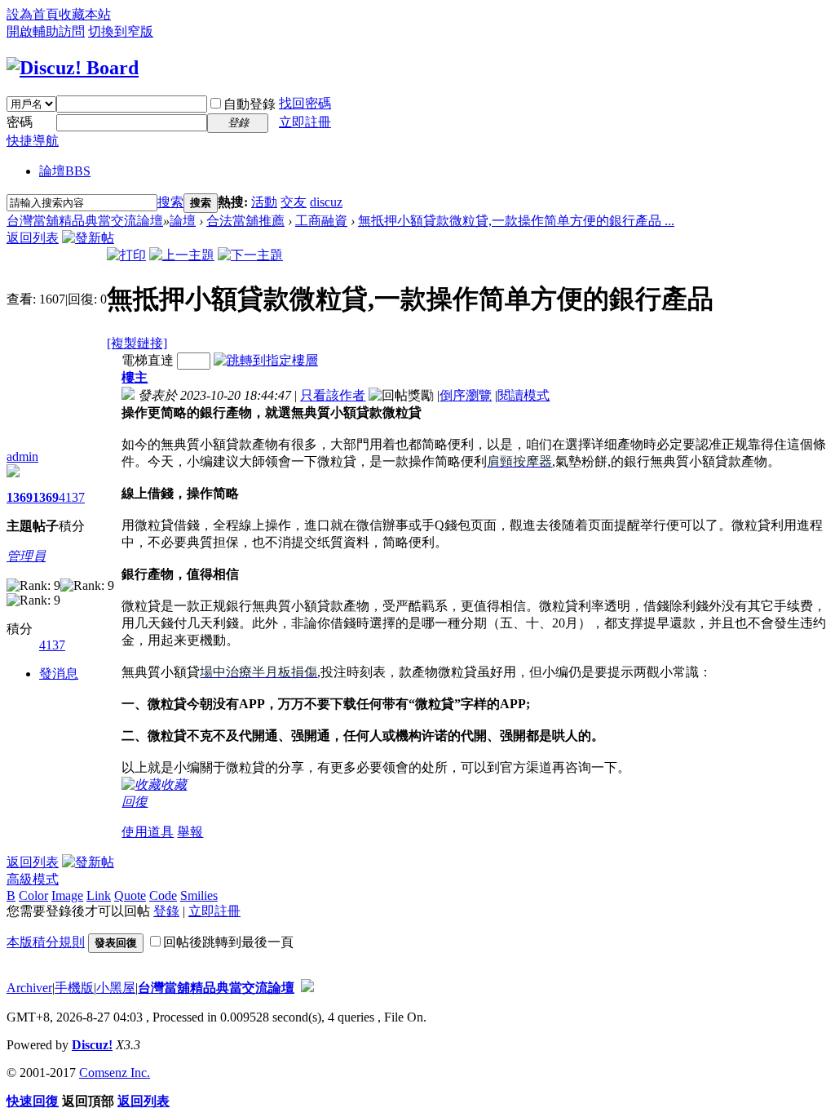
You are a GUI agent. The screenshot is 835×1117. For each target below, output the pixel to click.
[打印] (126, 255)
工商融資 (321, 221)
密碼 (20, 122)
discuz (326, 202)
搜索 (170, 202)
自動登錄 (249, 104)
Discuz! (92, 1045)
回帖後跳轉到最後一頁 (228, 942)
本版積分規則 (46, 942)
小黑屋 (115, 988)
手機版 (74, 988)
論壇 (65, 171)
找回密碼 (305, 103)
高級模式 (33, 879)
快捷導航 (33, 141)
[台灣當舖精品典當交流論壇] (73, 67)
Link (98, 895)
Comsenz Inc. (114, 1072)
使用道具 (147, 832)
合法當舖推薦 (245, 221)
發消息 (58, 673)
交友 (294, 202)
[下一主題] (250, 255)
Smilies (199, 895)
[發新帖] (88, 238)
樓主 (134, 377)
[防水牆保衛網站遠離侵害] (307, 988)
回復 (134, 802)
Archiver (29, 988)
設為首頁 (33, 14)
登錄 (166, 911)
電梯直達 (147, 360)
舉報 (190, 832)
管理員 (26, 556)
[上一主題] (181, 255)
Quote (130, 895)
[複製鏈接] (137, 343)
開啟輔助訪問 (46, 31)
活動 (264, 202)
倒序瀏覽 (466, 395)
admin (22, 456)
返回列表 (33, 238)
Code (163, 895)
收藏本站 (85, 14)
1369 (20, 497)
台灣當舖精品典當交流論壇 (85, 221)
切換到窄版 (120, 31)
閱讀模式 (523, 395)
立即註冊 (305, 122)
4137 (72, 497)
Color (33, 895)
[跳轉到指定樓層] (266, 360)
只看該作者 (332, 395)
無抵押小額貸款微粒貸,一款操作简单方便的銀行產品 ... (516, 221)
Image (67, 895)
